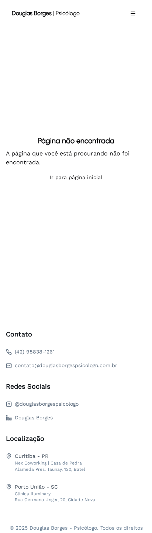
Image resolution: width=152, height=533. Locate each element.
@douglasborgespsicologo (47, 404)
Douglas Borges (34, 417)
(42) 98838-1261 (35, 352)
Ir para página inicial (76, 177)
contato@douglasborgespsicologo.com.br (66, 365)
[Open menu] (132, 13)
